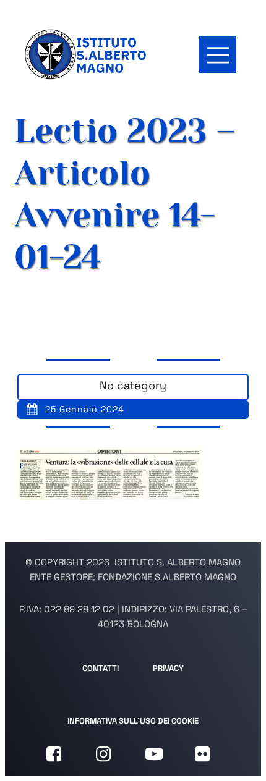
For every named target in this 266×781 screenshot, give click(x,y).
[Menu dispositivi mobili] (217, 54)
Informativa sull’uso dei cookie (133, 721)
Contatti (100, 668)
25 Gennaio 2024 (84, 409)
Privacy (168, 668)
